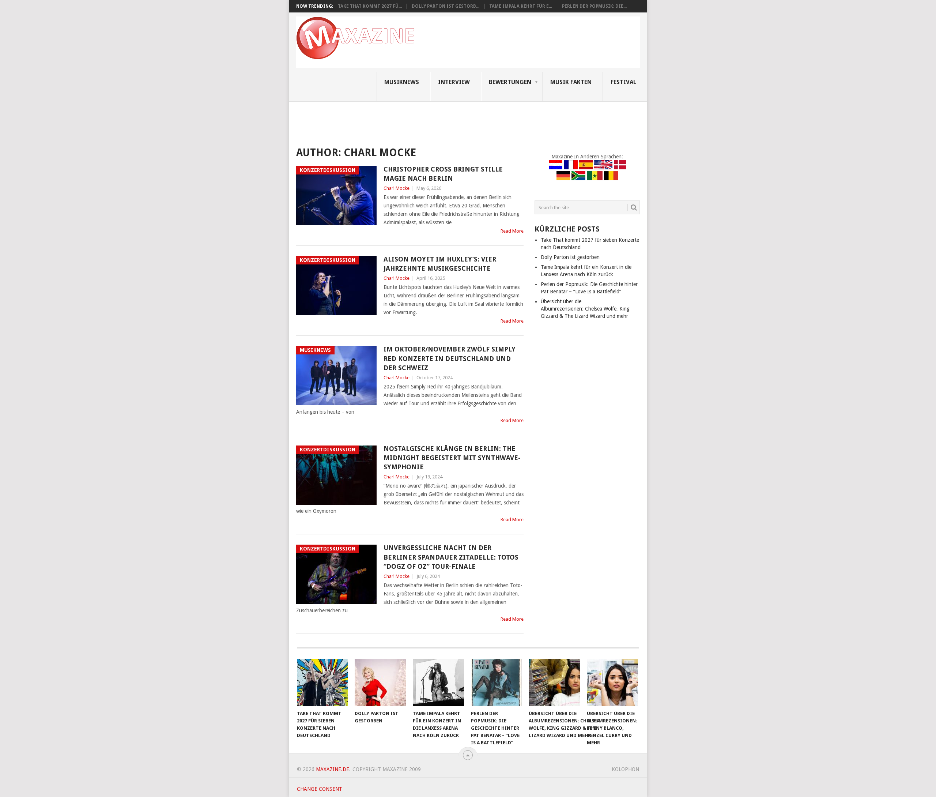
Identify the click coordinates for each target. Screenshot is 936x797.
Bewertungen (510, 82)
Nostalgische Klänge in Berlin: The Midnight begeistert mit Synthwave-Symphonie (452, 458)
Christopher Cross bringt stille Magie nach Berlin (443, 173)
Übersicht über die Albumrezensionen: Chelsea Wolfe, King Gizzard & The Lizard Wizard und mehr (585, 308)
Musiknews (401, 82)
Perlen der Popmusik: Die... (594, 6)
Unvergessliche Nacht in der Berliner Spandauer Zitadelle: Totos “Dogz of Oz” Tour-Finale (451, 557)
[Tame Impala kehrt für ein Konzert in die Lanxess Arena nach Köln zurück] (438, 682)
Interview (454, 82)
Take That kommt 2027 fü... (370, 6)
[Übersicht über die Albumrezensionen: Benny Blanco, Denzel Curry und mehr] (612, 682)
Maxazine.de (332, 769)
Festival (623, 82)
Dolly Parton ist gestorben (570, 257)
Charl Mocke (397, 188)
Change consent (319, 789)
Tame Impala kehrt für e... (520, 6)
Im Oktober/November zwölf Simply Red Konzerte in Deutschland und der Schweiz (450, 358)
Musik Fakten (571, 82)
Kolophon (625, 769)
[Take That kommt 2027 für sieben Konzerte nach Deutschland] (322, 682)
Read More (512, 231)
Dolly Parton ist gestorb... (445, 6)
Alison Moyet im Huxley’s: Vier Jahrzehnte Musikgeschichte (440, 263)
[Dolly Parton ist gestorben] (380, 682)
